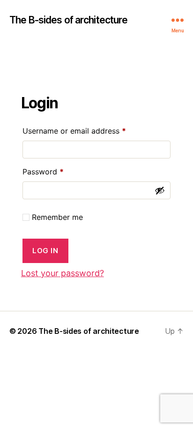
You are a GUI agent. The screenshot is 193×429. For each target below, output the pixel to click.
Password (58, 171)
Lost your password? (62, 273)
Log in (45, 250)
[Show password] (160, 190)
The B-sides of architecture (68, 20)
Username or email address (89, 130)
